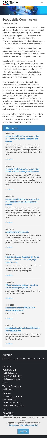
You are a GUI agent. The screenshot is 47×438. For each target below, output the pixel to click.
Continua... (9, 159)
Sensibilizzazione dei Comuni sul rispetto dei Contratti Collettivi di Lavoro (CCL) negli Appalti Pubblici (22, 260)
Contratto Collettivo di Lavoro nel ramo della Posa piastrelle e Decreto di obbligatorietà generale (22, 202)
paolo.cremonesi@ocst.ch (13, 405)
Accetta (23, 431)
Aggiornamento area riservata (17, 232)
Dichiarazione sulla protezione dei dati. (23, 425)
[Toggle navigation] (42, 3)
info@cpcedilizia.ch (11, 379)
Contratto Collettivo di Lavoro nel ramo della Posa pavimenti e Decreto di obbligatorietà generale (22, 139)
